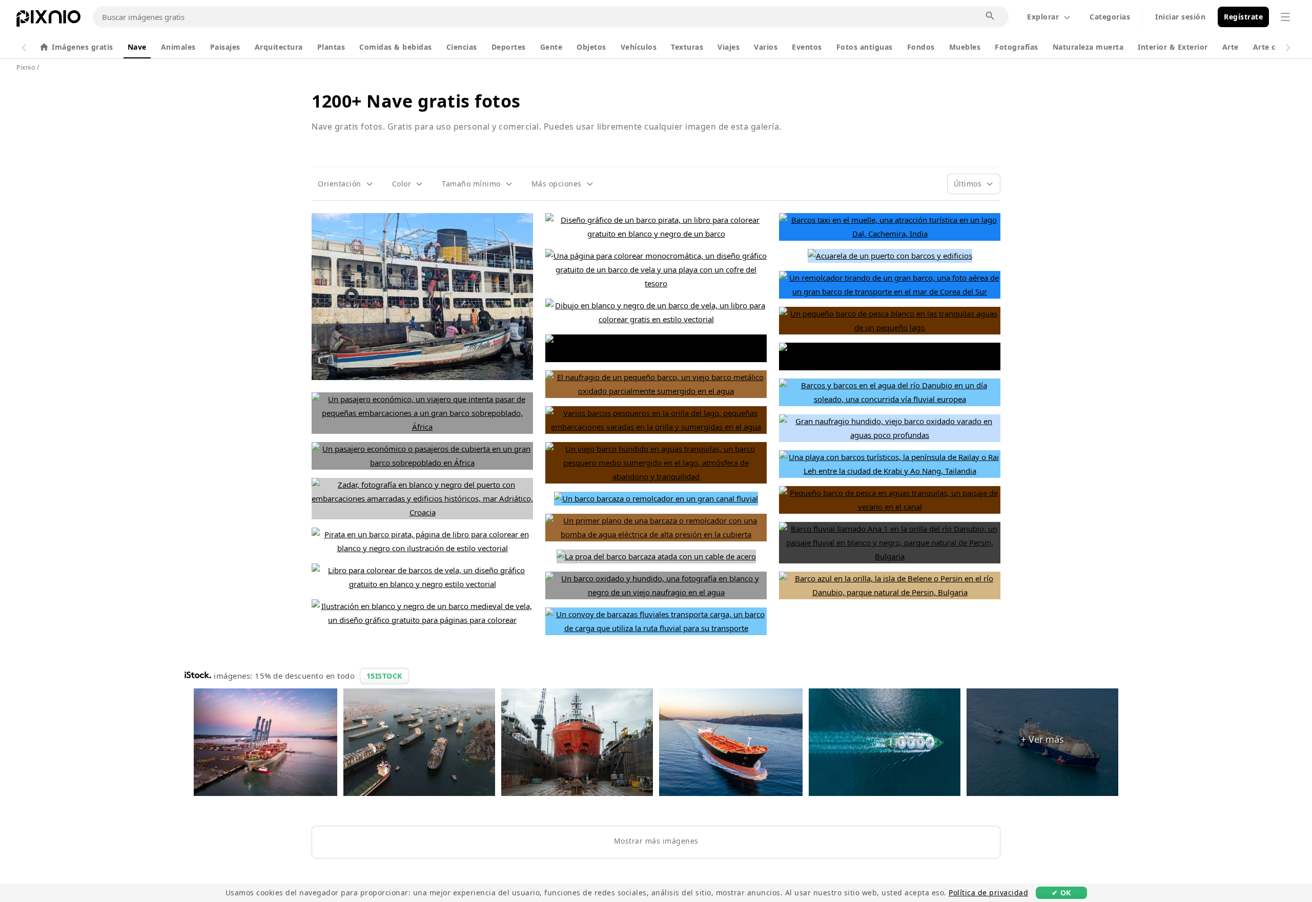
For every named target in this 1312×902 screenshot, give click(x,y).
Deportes (508, 47)
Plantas (331, 47)
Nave (137, 47)
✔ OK (1061, 892)
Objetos (591, 47)
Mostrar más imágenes (656, 841)
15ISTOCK (384, 676)
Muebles (965, 47)
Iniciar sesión (1180, 17)
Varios (765, 47)
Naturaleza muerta (1088, 47)
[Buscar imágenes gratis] (990, 16)
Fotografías (1016, 47)
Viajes (728, 47)
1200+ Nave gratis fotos (416, 101)
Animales (178, 47)
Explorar (1043, 17)
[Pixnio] (48, 20)
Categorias (1110, 17)
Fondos (921, 47)
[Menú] (1285, 17)
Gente (551, 47)
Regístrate (1243, 17)
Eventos (807, 47)
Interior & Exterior (1173, 47)
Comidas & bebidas (395, 47)
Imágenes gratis (82, 47)
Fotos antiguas (864, 47)
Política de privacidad (988, 892)
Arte (1230, 47)
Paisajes (225, 47)
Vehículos (639, 47)
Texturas (687, 47)
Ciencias (461, 47)
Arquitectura (279, 47)
